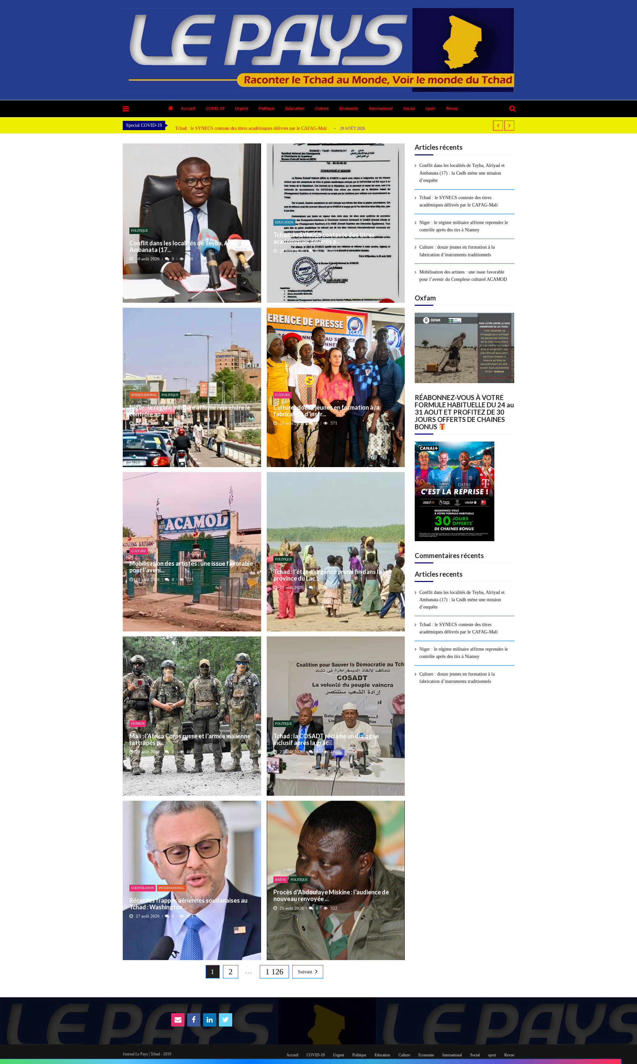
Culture (322, 108)
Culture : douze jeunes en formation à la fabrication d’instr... (326, 411)
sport (430, 108)
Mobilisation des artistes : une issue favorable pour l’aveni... (191, 567)
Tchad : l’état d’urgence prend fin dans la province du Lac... (327, 575)
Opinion (137, 723)
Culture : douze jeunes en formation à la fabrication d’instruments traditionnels (457, 251)
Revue (452, 108)
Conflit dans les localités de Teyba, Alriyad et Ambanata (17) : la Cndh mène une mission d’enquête (462, 173)
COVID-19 (215, 108)
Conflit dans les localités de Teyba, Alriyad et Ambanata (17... (190, 246)
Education (294, 108)
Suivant (305, 971)
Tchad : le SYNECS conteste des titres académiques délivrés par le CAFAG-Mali (251, 128)
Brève (280, 879)
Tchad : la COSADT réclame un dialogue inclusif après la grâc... (326, 739)
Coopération (142, 888)
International (380, 108)
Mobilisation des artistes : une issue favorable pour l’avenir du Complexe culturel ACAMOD (463, 276)
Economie (348, 108)
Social (409, 108)
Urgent (241, 108)
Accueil (188, 108)
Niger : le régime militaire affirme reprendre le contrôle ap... (189, 411)
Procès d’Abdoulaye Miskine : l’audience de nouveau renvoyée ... (331, 895)
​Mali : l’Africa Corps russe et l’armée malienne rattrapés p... (189, 739)
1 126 (274, 971)
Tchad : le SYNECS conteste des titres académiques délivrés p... (324, 238)
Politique (266, 108)
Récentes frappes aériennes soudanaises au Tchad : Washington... (188, 904)
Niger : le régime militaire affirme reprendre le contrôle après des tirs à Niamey (463, 226)
